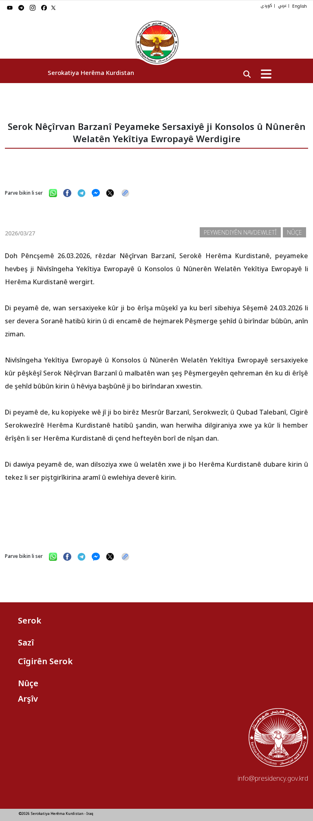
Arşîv (28, 698)
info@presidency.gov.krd (273, 778)
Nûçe (28, 683)
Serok (29, 620)
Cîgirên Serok (45, 661)
